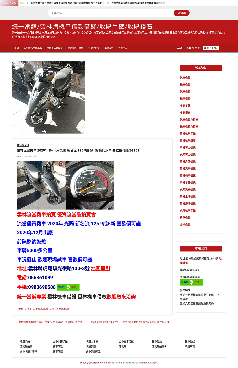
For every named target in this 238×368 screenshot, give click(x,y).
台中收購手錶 (60, 341)
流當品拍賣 (94, 48)
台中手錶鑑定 (93, 351)
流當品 (122, 346)
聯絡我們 (108, 48)
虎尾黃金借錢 (188, 154)
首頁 (16, 48)
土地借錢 (185, 224)
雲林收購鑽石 (188, 140)
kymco (20, 309)
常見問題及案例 (75, 48)
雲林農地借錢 (188, 203)
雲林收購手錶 (188, 133)
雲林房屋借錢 (188, 161)
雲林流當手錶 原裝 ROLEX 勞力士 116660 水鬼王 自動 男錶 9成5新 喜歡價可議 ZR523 (128, 322)
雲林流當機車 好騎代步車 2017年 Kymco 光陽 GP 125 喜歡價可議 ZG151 (51, 322)
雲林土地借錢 (188, 196)
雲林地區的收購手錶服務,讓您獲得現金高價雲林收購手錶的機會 (135, 3)
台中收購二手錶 (28, 351)
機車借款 (185, 98)
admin (20, 156)
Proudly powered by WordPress (96, 362)
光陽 (29, 309)
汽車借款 (185, 91)
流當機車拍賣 (42, 309)
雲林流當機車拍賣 (60, 309)
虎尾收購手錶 (188, 210)
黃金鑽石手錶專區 (33, 48)
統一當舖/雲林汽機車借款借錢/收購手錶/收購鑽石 (82, 27)
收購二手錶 (92, 341)
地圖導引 (100, 268)
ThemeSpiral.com (148, 362)
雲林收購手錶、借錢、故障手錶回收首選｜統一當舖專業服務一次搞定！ (59, 3)
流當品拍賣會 (159, 346)
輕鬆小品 (122, 48)
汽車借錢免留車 (189, 119)
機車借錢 (185, 84)
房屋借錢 (185, 217)
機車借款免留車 (189, 126)
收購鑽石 (185, 112)
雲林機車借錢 (61, 296)
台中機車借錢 (126, 341)
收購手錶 (185, 105)
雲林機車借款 (92, 296)
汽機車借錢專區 (55, 48)
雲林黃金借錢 (188, 147)
